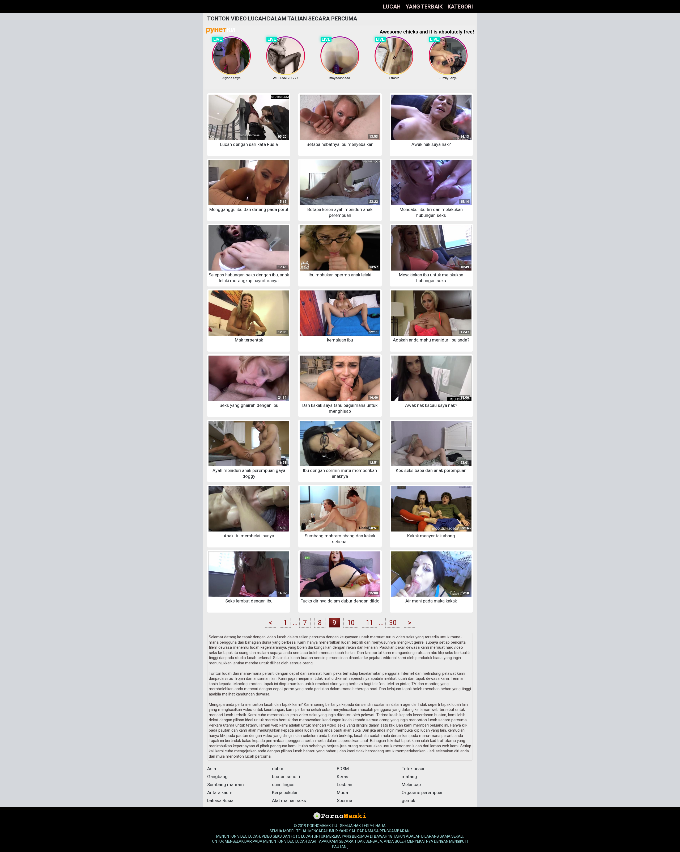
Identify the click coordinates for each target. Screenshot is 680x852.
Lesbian (344, 784)
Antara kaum (219, 792)
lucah (392, 6)
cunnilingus (283, 784)
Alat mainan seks (289, 800)
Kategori (460, 6)
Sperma (344, 800)
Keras (342, 776)
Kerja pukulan (285, 792)
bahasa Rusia (220, 800)
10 (351, 623)
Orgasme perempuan (423, 792)
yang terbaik (424, 6)
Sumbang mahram (225, 784)
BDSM (343, 768)
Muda (342, 792)
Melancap (411, 784)
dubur (277, 768)
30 (393, 623)
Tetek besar (413, 768)
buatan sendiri (286, 776)
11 (369, 623)
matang (409, 776)
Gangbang (217, 776)
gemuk (408, 800)
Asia (211, 768)
